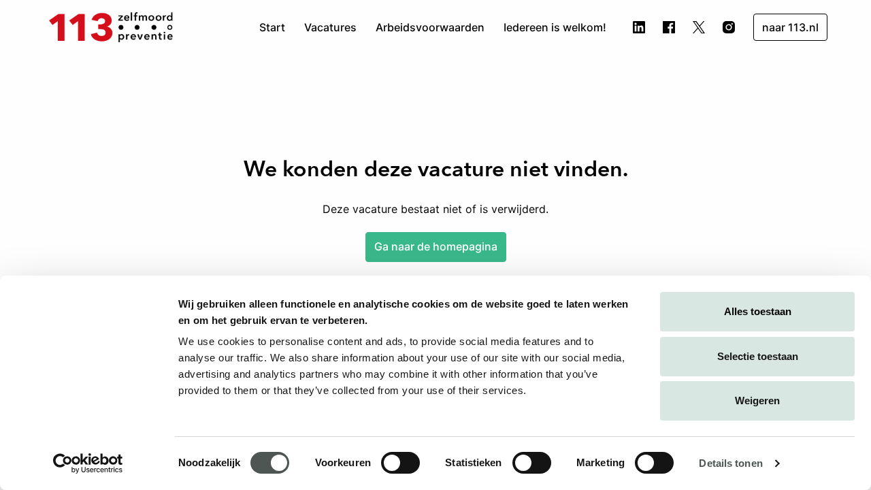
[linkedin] (639, 27)
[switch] (400, 463)
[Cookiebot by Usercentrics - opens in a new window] (88, 463)
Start (272, 27)
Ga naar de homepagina (435, 246)
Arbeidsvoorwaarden (430, 27)
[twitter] (698, 27)
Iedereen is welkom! (555, 27)
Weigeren (757, 400)
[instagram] (728, 27)
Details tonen (730, 463)
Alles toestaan (757, 311)
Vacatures (330, 27)
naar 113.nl (790, 27)
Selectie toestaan (757, 356)
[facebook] (669, 27)
